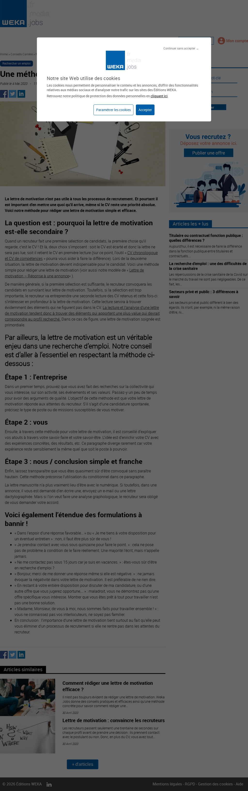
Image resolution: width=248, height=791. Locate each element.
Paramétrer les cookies (113, 109)
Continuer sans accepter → (181, 48)
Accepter (145, 109)
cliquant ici (159, 96)
